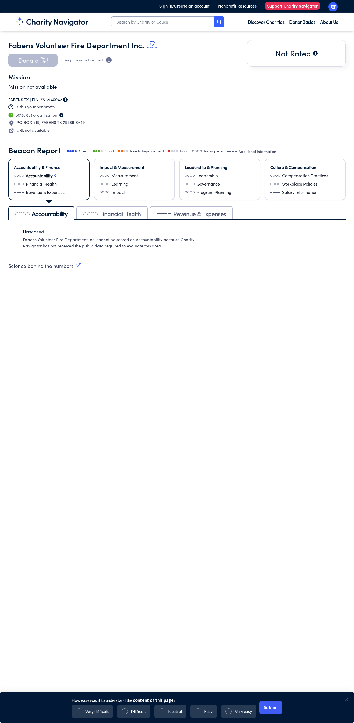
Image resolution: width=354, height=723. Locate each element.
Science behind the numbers (40, 266)
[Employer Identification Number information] (65, 99)
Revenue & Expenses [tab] (199, 214)
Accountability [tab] (50, 214)
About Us (329, 22)
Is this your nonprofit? (36, 106)
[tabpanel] (177, 241)
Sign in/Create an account (184, 6)
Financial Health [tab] (120, 214)
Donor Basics (302, 22)
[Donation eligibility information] (109, 60)
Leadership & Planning (206, 167)
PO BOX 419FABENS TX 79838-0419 (51, 122)
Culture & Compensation (293, 167)
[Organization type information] (61, 115)
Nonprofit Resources (237, 6)
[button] (33, 60)
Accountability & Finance (37, 167)
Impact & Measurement (122, 167)
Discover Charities (266, 22)
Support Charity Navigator (292, 6)
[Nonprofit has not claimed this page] (10, 106)
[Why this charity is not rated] (315, 53)
